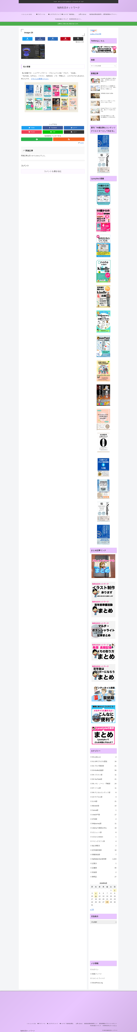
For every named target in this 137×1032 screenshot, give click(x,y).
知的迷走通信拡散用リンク (90, 1023)
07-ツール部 (104, 788)
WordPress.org (97, 983)
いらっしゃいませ (31, 1023)
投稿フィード (97, 974)
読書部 (104, 868)
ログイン (95, 969)
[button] (78, 39)
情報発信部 (104, 854)
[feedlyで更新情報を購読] (36, 139)
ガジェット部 (104, 832)
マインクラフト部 (104, 841)
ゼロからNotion (104, 837)
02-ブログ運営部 (104, 766)
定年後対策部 (104, 850)
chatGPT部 (104, 814)
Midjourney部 (104, 823)
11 (96, 896)
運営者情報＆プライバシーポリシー (108, 1023)
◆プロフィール (41, 1023)
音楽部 (104, 872)
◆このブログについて (52, 1023)
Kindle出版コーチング (95, 1025)
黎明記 (104, 877)
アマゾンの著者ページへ (40, 79)
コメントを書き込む (53, 171)
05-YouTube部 (104, 779)
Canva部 (104, 810)
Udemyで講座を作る (104, 828)
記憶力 (104, 863)
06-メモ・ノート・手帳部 (104, 783)
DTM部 (104, 819)
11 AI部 (104, 801)
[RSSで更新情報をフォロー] (69, 139)
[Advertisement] (33, 186)
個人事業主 (104, 846)
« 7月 (92, 909)
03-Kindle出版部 (104, 770)
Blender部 (104, 806)
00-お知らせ (104, 757)
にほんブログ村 (95, 34)
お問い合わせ (79, 1023)
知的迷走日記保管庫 (104, 859)
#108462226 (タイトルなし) (110, 1025)
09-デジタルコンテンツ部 (104, 792)
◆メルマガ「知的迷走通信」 (67, 1023)
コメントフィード (98, 978)
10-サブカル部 (104, 797)
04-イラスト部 (104, 775)
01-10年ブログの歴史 (104, 761)
